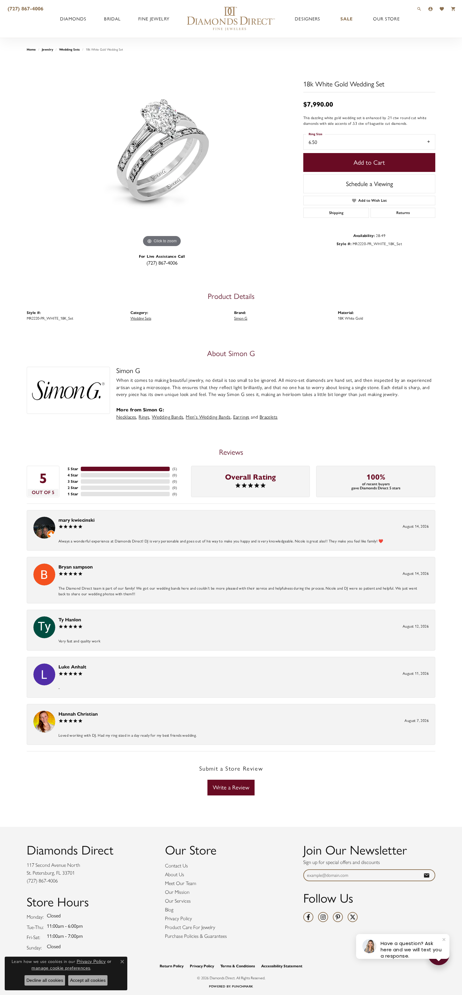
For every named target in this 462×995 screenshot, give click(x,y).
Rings (144, 417)
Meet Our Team (180, 883)
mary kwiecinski (76, 520)
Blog (169, 910)
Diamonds (73, 19)
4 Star (73, 475)
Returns (403, 213)
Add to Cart (369, 162)
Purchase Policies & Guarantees (196, 936)
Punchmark (242, 986)
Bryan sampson (75, 567)
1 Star (73, 494)
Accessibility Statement (281, 966)
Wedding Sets (69, 49)
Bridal (112, 19)
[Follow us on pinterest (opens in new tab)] (338, 917)
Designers (307, 19)
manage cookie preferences (60, 967)
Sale (346, 19)
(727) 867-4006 (162, 263)
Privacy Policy (178, 918)
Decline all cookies (44, 980)
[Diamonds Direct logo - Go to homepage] (231, 19)
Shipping (336, 213)
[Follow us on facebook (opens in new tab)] (308, 917)
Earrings (241, 417)
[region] (162, 154)
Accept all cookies (88, 980)
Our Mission (177, 892)
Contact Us (176, 866)
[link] (24, 8)
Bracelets (269, 417)
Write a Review (231, 787)
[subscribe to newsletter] (426, 875)
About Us (174, 874)
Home (31, 49)
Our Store (386, 19)
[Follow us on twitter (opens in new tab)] (353, 917)
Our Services (178, 901)
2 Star (73, 487)
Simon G (240, 318)
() (174, 468)
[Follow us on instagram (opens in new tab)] (323, 917)
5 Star (73, 468)
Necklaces (126, 417)
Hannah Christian (78, 714)
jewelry (47, 49)
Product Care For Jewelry (190, 927)
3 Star (73, 481)
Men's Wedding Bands (208, 417)
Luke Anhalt (72, 667)
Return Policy (172, 966)
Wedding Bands (167, 417)
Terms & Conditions (237, 966)
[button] (419, 8)
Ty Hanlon (69, 620)
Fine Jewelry (153, 19)
